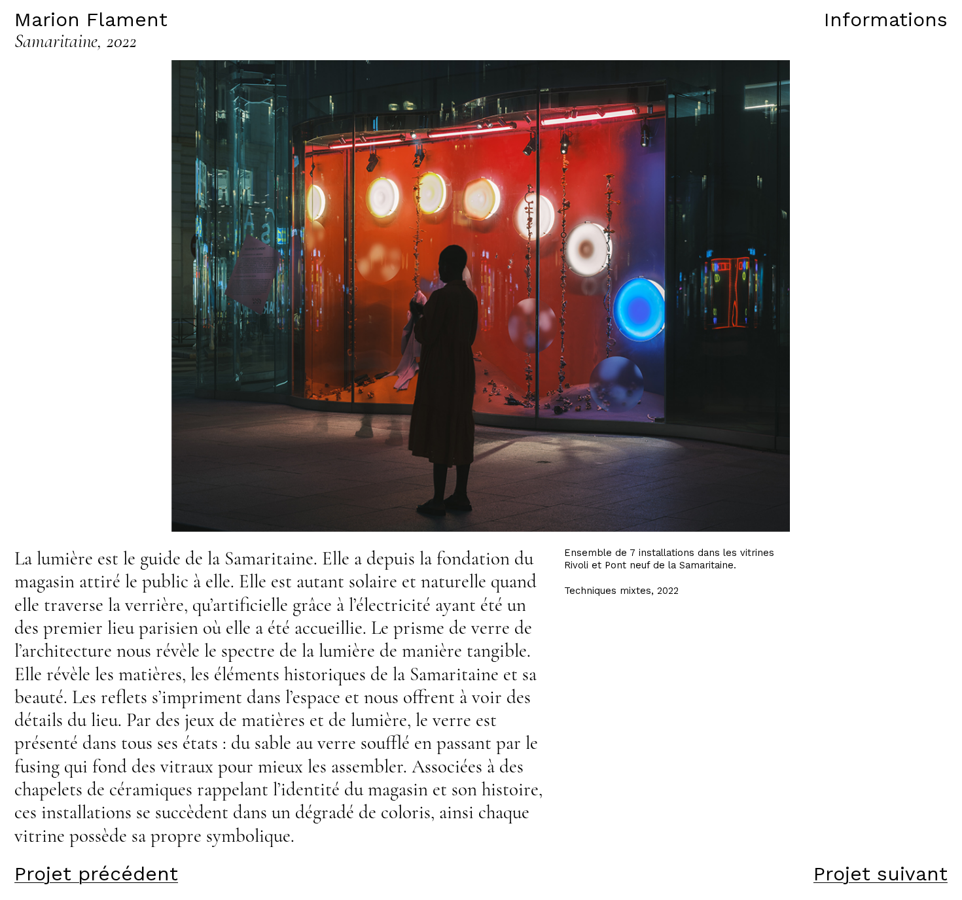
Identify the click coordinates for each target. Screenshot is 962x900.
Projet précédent (96, 873)
